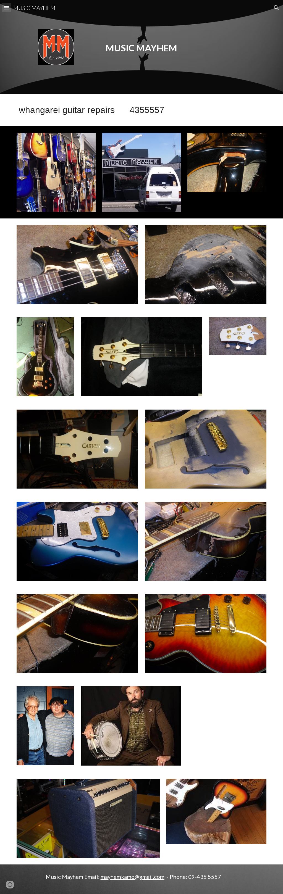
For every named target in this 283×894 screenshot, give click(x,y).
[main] (141, 42)
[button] (6, 7)
